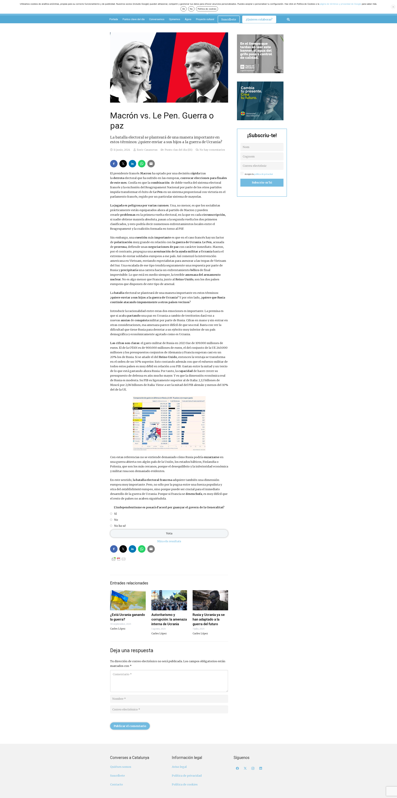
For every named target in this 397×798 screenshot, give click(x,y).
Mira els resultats (169, 541)
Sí (115, 513)
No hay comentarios (212, 149)
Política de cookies (185, 784)
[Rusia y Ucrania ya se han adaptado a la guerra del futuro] (210, 600)
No (116, 520)
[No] (393, 6)
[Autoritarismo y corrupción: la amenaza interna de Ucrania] (169, 600)
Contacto (116, 784)
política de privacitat (263, 174)
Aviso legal (179, 767)
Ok (183, 9)
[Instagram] (253, 768)
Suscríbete (117, 775)
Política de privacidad (187, 775)
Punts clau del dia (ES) (178, 149)
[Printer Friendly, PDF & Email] (118, 558)
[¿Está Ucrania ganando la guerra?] (128, 600)
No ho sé (120, 526)
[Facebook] (237, 768)
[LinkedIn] (261, 768)
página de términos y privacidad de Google (340, 4)
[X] (245, 768)
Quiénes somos (120, 767)
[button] (288, 19)
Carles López (117, 628)
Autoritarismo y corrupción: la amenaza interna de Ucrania (169, 619)
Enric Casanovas (147, 149)
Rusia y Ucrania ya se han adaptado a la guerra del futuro (209, 619)
